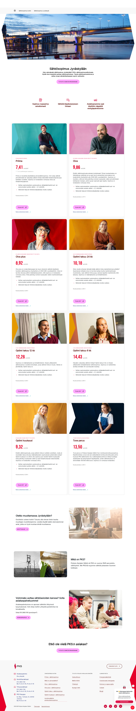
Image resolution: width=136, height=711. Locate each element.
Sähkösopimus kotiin (25, 11)
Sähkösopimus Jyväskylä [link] (41, 11)
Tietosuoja (37, 706)
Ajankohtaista (104, 673)
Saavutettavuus (46, 706)
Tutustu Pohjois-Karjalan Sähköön (82, 673)
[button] (68, 82)
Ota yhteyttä (20, 676)
